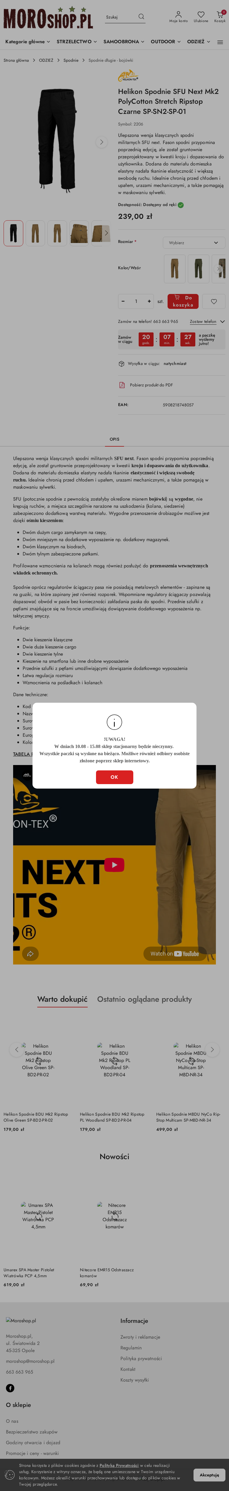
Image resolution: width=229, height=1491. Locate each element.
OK (115, 777)
